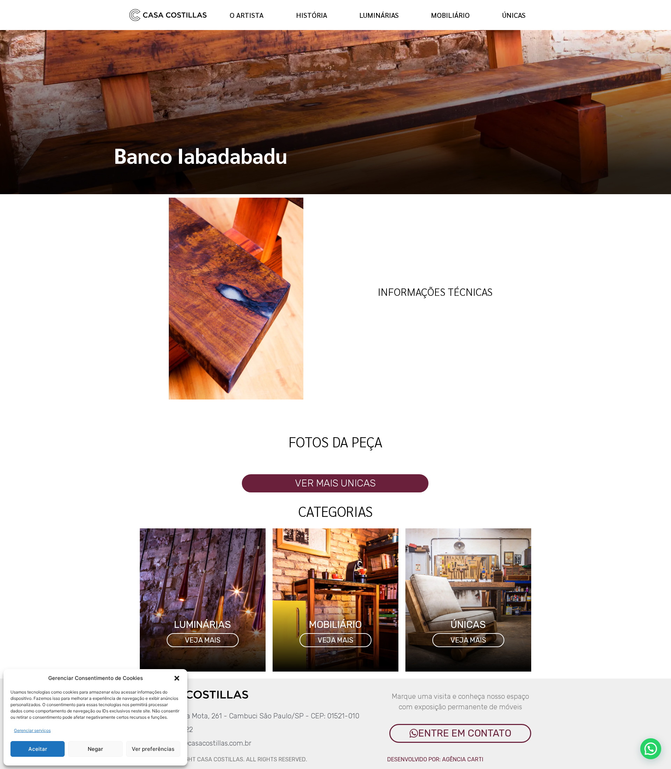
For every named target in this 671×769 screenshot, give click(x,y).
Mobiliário (450, 15)
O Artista (247, 15)
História (311, 15)
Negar (95, 749)
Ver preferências (153, 749)
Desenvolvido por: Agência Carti (435, 759)
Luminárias (379, 15)
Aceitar (37, 749)
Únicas (514, 15)
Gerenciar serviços (32, 730)
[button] (176, 678)
